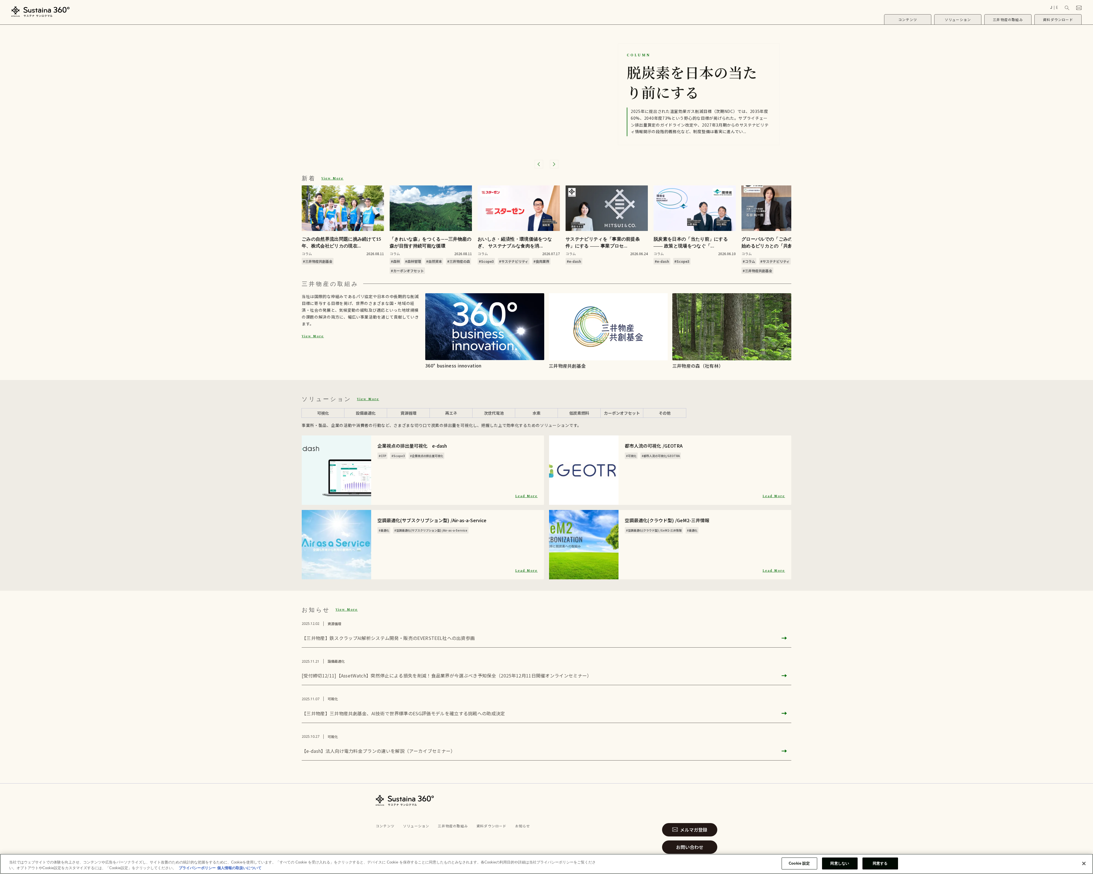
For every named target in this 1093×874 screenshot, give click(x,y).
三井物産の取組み (453, 825)
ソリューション (416, 825)
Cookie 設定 (799, 863)
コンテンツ (385, 825)
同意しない (839, 863)
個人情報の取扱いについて (239, 868)
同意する (880, 863)
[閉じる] (1084, 863)
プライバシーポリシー (197, 868)
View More (332, 178)
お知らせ (522, 825)
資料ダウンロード (491, 825)
